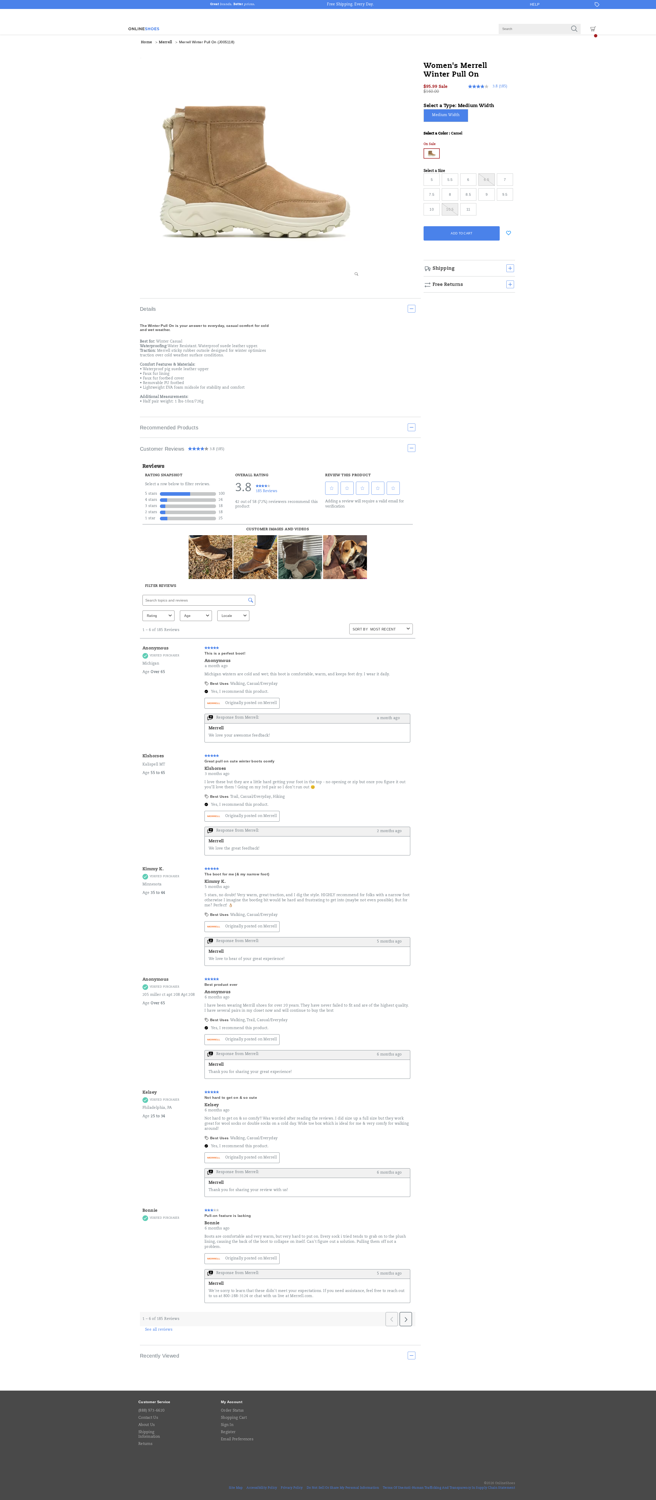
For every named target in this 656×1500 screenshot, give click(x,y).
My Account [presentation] (231, 1402)
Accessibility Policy (262, 1487)
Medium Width (445, 115)
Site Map (236, 1487)
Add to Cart (461, 233)
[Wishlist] (508, 233)
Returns (145, 1444)
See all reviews (158, 1330)
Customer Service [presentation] (154, 1402)
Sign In (227, 1425)
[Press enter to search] (574, 29)
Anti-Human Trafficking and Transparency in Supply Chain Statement (459, 1487)
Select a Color (443, 134)
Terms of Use (393, 1487)
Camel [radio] (432, 153)
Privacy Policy (292, 1487)
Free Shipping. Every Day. (350, 4)
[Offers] (597, 4)
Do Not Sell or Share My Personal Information (343, 1487)
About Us (146, 1425)
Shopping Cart (234, 1418)
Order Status (232, 1411)
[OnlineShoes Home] (143, 29)
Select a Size (434, 171)
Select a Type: (459, 106)
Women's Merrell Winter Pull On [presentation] (455, 70)
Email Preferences (237, 1439)
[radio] (446, 115)
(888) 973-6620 (151, 1411)
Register (228, 1432)
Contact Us (148, 1418)
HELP (535, 4)
